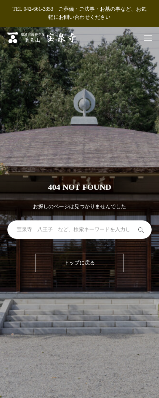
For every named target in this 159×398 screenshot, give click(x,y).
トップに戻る (79, 262)
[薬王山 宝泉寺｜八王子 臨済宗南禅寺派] (41, 38)
